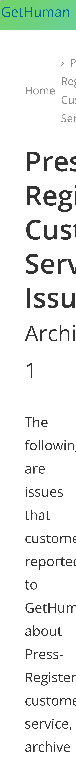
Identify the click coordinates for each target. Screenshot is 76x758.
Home (40, 90)
